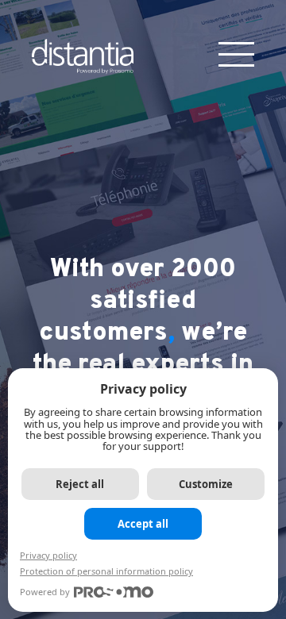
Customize (206, 484)
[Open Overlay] (236, 54)
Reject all (80, 484)
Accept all (143, 524)
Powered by (45, 592)
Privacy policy (48, 555)
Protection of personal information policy (106, 571)
